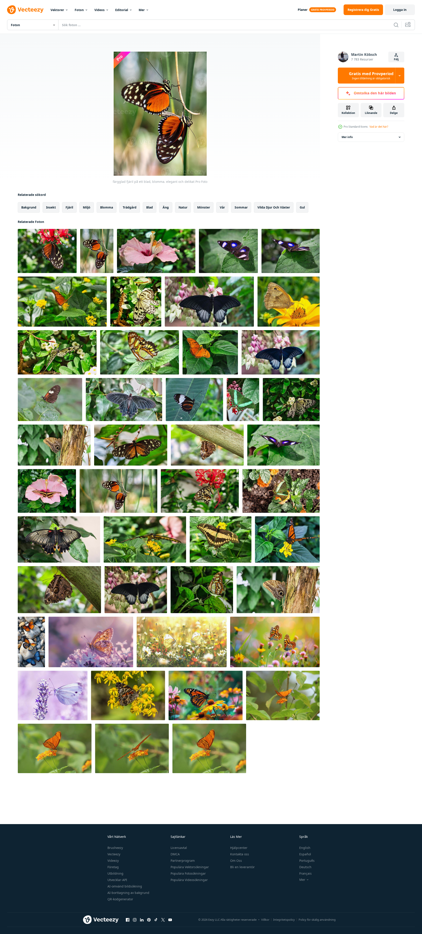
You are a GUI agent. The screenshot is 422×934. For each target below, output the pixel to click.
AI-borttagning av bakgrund (128, 893)
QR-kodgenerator (120, 899)
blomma (106, 207)
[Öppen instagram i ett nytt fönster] (134, 919)
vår (222, 207)
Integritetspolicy (284, 920)
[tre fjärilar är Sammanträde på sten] (31, 642)
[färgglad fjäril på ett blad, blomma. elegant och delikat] (47, 251)
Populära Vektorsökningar (190, 867)
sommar (241, 207)
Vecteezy (113, 854)
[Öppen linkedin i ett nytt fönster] (142, 919)
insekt (51, 207)
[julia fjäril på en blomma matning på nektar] (283, 695)
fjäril (69, 207)
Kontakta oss (239, 854)
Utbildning (115, 873)
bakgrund (28, 207)
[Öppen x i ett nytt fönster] (163, 919)
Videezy (113, 860)
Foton (79, 10)
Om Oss (236, 860)
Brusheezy (115, 848)
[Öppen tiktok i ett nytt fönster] (156, 919)
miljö (86, 207)
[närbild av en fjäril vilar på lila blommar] (91, 642)
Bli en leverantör (242, 867)
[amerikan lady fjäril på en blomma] (128, 695)
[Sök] (396, 24)
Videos (99, 10)
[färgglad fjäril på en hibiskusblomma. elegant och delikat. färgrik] (156, 251)
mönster (203, 207)
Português (307, 860)
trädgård (129, 207)
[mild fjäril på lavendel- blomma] (53, 695)
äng (166, 207)
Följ (396, 59)
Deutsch (305, 867)
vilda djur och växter (273, 207)
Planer (302, 10)
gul (302, 207)
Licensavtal (179, 848)
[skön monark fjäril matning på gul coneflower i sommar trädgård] (206, 695)
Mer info (347, 137)
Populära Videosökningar (189, 880)
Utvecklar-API (117, 880)
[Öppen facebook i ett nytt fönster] (127, 919)
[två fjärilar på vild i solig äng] (182, 642)
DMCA (175, 854)
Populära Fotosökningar (188, 873)
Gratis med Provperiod (371, 75)
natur (183, 207)
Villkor (265, 920)
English (304, 848)
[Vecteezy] (25, 9)
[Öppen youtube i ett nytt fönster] (170, 919)
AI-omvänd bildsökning (124, 886)
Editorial (121, 10)
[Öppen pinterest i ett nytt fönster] (149, 919)
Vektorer (57, 10)
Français (305, 873)
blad (149, 207)
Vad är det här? (378, 127)
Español (305, 854)
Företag (113, 867)
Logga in (399, 10)
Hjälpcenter (238, 848)
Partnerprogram (183, 860)
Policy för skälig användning (317, 920)
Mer (142, 10)
